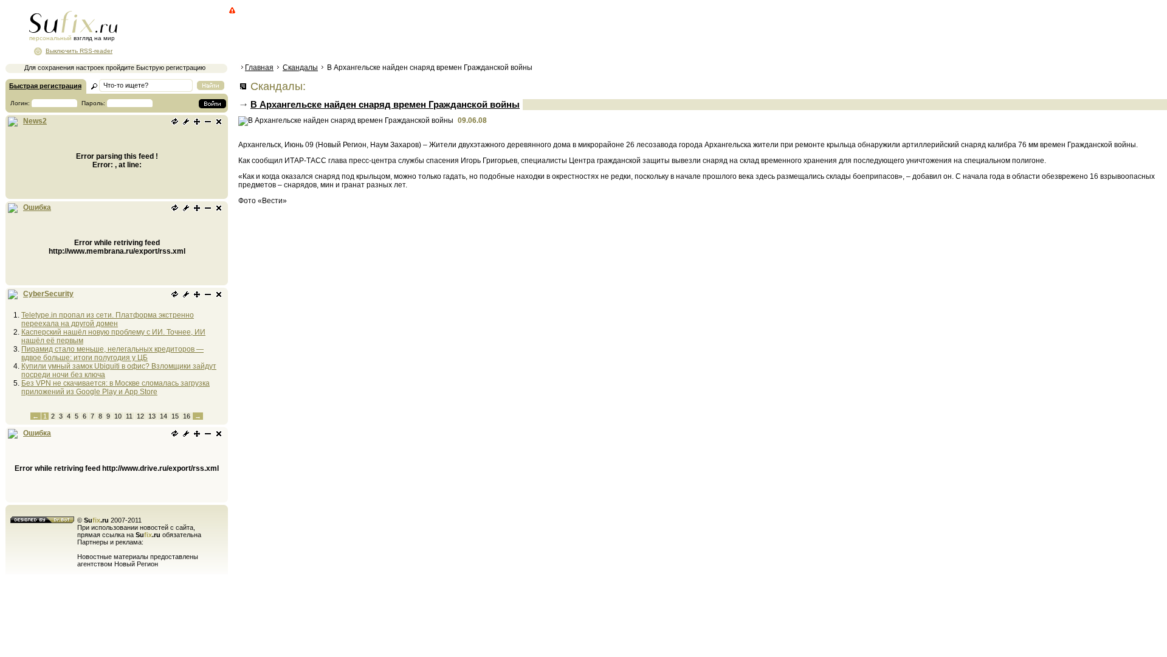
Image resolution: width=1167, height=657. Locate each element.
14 (163, 416)
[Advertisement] (459, 33)
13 (152, 416)
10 (118, 416)
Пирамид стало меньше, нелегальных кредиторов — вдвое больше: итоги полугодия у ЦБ (112, 353)
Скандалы (300, 67)
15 (175, 416)
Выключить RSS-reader (79, 50)
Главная (259, 67)
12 (140, 416)
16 (186, 416)
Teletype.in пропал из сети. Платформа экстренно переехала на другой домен (107, 319)
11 (129, 416)
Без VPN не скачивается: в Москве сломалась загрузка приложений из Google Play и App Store (115, 387)
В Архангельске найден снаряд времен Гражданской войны (385, 104)
